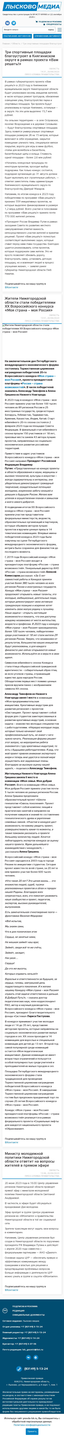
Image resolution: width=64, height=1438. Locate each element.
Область (54, 69)
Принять (32, 1432)
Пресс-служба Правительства (42, 74)
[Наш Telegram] (35, 1357)
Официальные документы (28, 1315)
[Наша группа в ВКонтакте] (28, 1357)
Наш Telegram (13, 23)
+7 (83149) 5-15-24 (32, 1327)
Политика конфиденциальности (32, 1425)
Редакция (18, 1311)
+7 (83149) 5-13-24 (35, 1333)
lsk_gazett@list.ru (32, 1350)
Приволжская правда (32, 7)
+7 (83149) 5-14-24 (28, 1338)
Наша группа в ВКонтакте (7, 23)
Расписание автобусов (17, 36)
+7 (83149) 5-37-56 (25, 1344)
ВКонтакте (11, 287)
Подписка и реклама (50, 22)
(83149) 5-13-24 (36, 1369)
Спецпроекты (54, 24)
